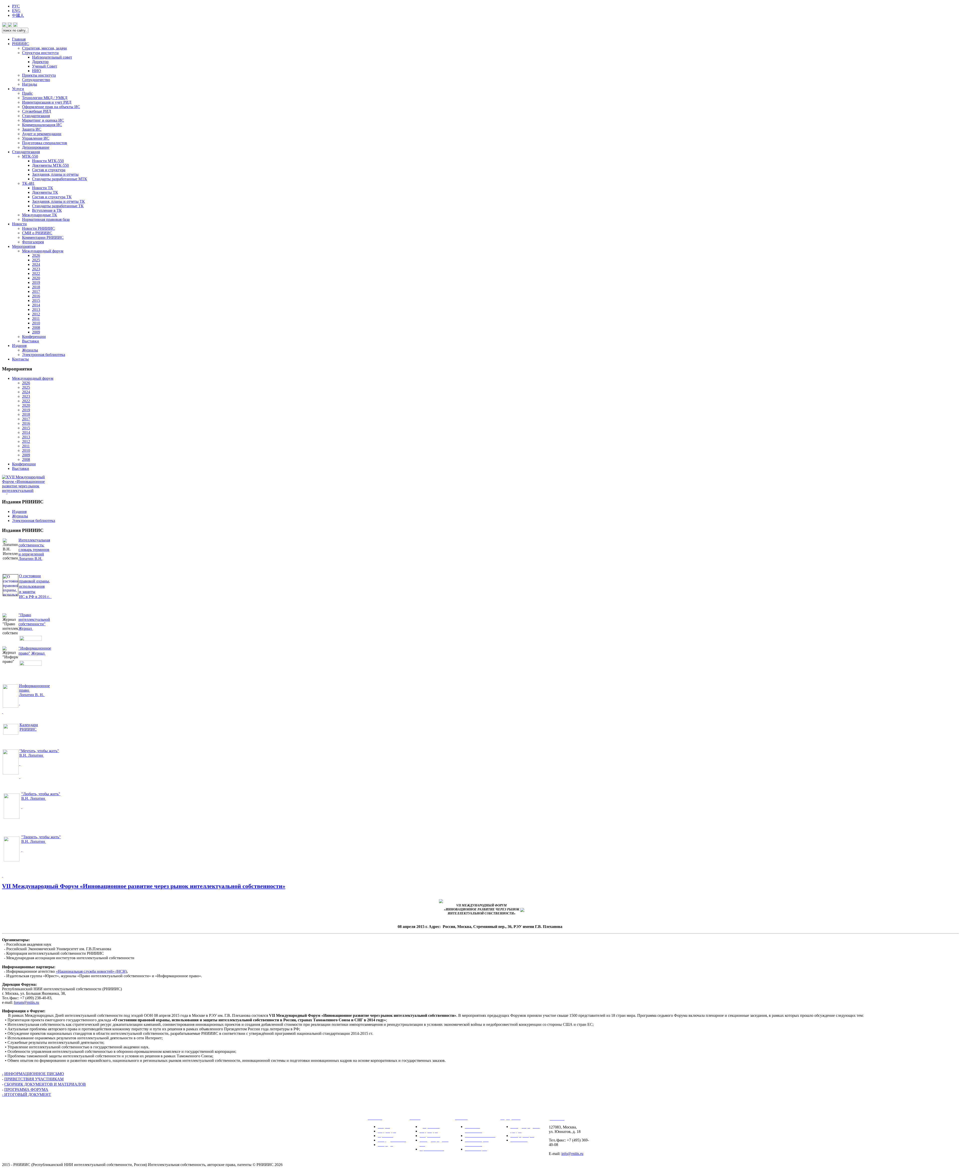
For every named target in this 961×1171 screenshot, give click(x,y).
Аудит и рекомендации (41, 134)
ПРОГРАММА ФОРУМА (26, 1089)
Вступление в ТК (47, 210)
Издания (19, 345)
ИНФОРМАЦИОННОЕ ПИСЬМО (34, 1074)
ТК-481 (28, 183)
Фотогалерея (33, 242)
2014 (36, 305)
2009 (36, 332)
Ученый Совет (44, 66)
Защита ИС (31, 129)
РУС (16, 6)
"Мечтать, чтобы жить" (39, 751)
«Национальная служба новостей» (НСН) (91, 971)
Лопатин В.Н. (30, 558)
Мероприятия (23, 246)
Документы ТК (45, 192)
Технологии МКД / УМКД (44, 98)
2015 (36, 300)
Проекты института (39, 75)
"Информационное (35, 648)
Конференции (34, 336)
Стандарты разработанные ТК (58, 206)
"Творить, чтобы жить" (41, 837)
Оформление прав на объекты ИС (51, 107)
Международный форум (42, 251)
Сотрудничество (36, 80)
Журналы (30, 350)
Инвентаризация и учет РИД (46, 102)
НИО (36, 71)
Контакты (20, 359)
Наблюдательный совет (52, 57)
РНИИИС (20, 44)
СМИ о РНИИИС (37, 233)
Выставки (30, 341)
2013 (36, 309)
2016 (36, 296)
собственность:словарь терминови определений (34, 549)
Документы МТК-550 (50, 165)
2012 (36, 314)
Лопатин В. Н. (32, 695)
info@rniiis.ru (572, 1153)
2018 (36, 287)
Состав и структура (48, 170)
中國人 (18, 15)
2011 (36, 318)
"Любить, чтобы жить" (40, 794)
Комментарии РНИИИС (43, 237)
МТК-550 (30, 156)
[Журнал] (31, 664)
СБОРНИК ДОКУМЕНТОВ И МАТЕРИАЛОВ (45, 1084)
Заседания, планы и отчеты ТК (58, 201)
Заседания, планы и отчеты (55, 174)
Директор (40, 62)
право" (24, 653)
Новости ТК (42, 188)
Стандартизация (36, 116)
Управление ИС (35, 138)
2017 (36, 291)
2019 (36, 282)
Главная (19, 39)
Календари (29, 725)
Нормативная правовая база (46, 219)
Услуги (18, 89)
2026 (36, 255)
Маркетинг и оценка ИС (43, 120)
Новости (19, 224)
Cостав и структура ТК (52, 197)
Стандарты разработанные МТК (59, 179)
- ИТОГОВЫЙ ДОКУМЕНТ (26, 1094)
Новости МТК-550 (48, 161)
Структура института (40, 53)
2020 (36, 278)
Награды (29, 84)
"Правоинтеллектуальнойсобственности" (34, 619)
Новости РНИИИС (38, 228)
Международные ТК (39, 215)
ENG (16, 11)
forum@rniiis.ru (26, 1002)
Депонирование (35, 147)
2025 (36, 260)
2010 (36, 323)
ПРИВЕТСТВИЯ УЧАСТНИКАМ (34, 1079)
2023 (36, 269)
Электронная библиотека (43, 354)
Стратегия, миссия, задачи (44, 48)
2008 (36, 327)
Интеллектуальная (34, 540)
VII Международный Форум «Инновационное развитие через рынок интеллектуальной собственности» (143, 886)
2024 (36, 264)
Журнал (26, 628)
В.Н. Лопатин (31, 755)
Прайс (27, 93)
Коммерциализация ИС (42, 125)
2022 (36, 273)
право (24, 690)
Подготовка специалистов (44, 143)
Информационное (34, 686)
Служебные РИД (36, 111)
